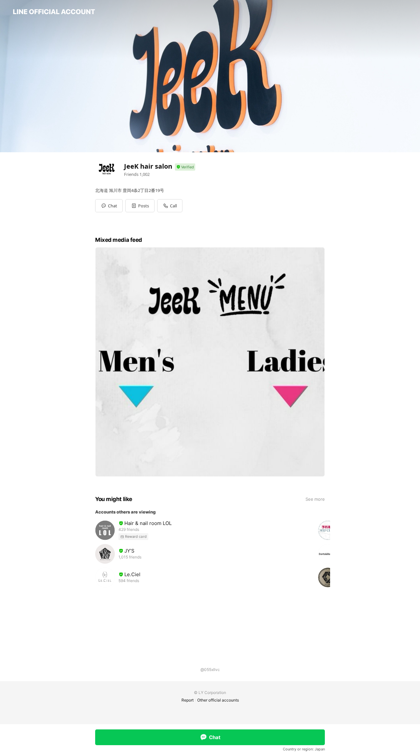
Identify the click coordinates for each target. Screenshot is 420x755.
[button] (140, 205)
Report (187, 700)
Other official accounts (218, 700)
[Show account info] (185, 167)
